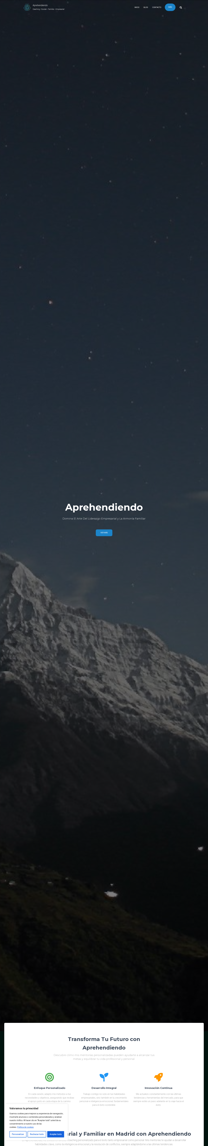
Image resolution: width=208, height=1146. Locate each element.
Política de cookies (25, 1127)
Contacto (156, 7)
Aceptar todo (56, 1134)
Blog (146, 7)
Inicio (137, 7)
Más (170, 7)
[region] (37, 1122)
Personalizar (18, 1134)
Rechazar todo (37, 1134)
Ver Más (104, 533)
